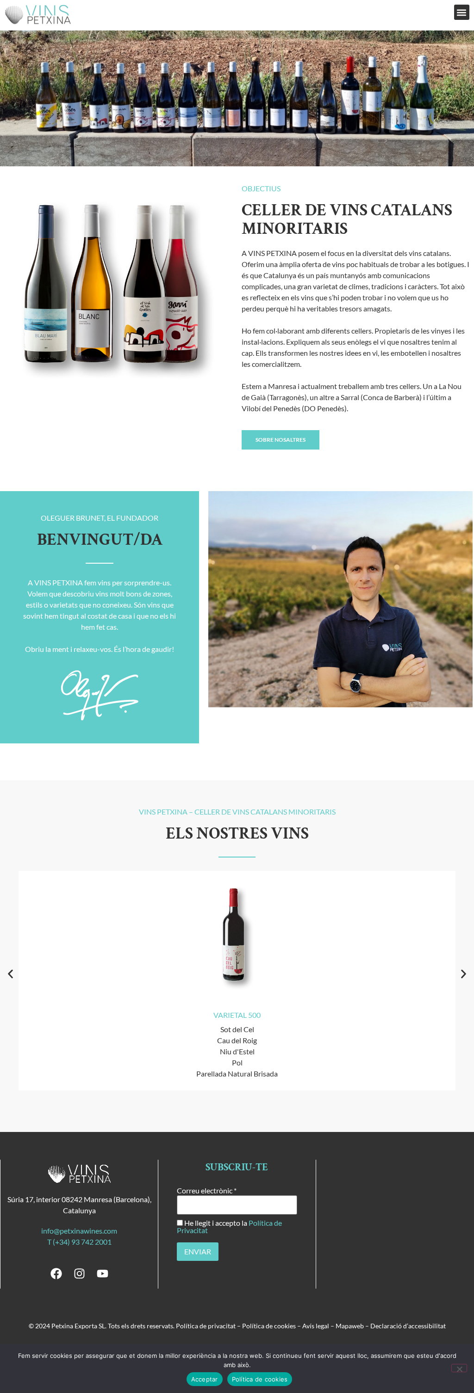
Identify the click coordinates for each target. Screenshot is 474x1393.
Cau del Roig (237, 1040)
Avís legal (315, 1326)
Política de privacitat (206, 1326)
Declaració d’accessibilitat (408, 1326)
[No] (459, 1368)
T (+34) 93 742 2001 (79, 1241)
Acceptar (204, 1379)
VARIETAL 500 (237, 1014)
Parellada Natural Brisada (237, 1073)
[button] (461, 12)
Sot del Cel (237, 1029)
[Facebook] (56, 1273)
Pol (237, 1062)
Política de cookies (269, 1326)
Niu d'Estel (237, 1051)
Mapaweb (350, 1326)
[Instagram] (79, 1273)
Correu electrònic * (207, 1190)
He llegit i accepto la (229, 1226)
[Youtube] (102, 1273)
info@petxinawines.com (79, 1230)
